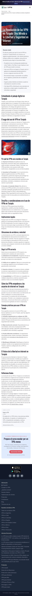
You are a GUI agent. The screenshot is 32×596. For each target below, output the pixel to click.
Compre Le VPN (5, 487)
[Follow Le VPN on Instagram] (17, 475)
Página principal (4, 11)
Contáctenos (4, 499)
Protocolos (4, 497)
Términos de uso (5, 504)
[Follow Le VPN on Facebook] (10, 475)
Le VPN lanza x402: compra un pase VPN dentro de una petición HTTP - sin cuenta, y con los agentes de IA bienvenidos (15, 538)
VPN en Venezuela (6, 529)
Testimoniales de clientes (8, 494)
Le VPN (9, 43)
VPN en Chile (5, 515)
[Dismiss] (31, 2)
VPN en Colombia (6, 517)
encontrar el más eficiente (16, 337)
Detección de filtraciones (7, 570)
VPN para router (5, 587)
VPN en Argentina (6, 513)
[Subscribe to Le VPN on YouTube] (21, 475)
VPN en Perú (4, 527)
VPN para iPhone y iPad (7, 582)
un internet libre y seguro (16, 404)
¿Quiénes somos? (6, 489)
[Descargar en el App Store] (16, 467)
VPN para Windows (6, 575)
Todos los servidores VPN (8, 510)
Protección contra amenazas (8, 572)
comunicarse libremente (7, 136)
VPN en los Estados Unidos (8, 522)
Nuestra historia (5, 492)
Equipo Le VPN (6, 412)
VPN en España (5, 520)
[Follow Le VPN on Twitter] (14, 475)
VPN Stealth (4, 567)
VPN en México (5, 525)
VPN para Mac (5, 577)
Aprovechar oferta (16, 451)
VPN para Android (6, 579)
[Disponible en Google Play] (16, 471)
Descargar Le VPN (6, 584)
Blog (9, 11)
